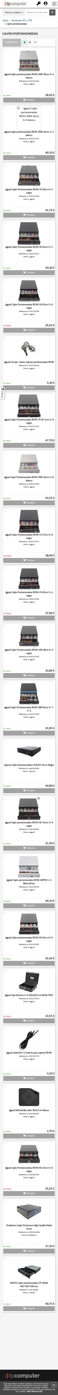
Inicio (5, 21)
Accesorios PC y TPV (22, 21)
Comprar (30, 100)
